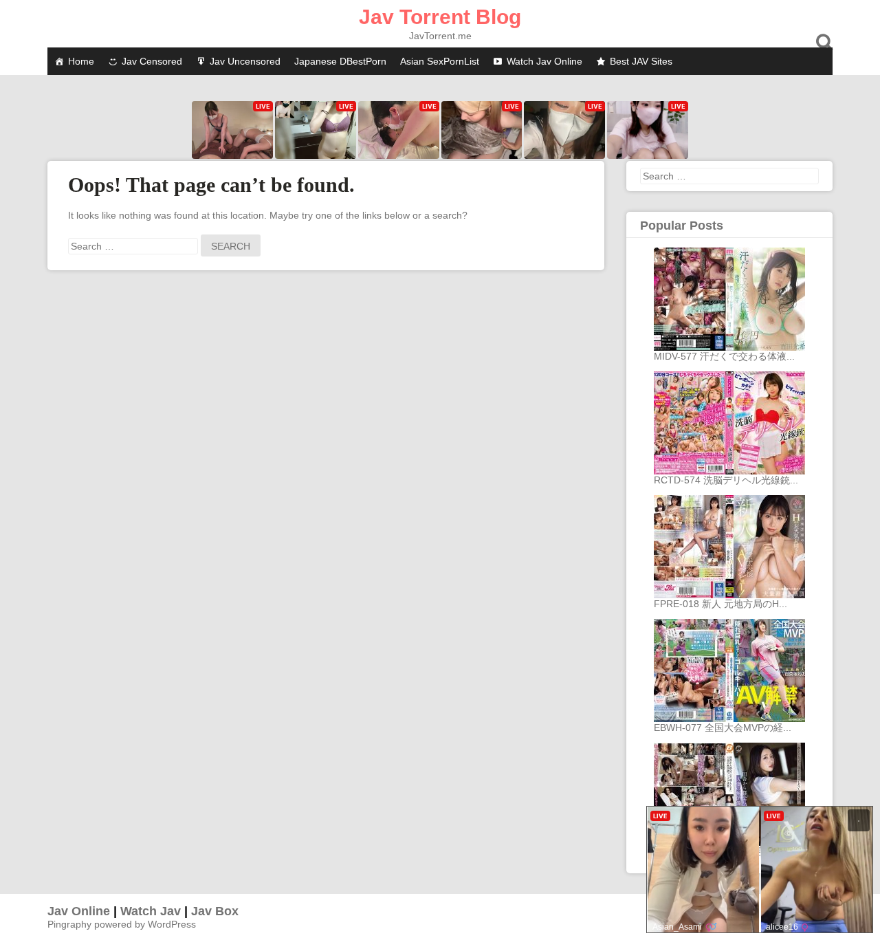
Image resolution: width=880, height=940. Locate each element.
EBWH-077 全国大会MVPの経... (722, 727)
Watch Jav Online (544, 61)
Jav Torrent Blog (440, 17)
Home (81, 61)
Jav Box (215, 911)
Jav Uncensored (245, 61)
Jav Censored (152, 61)
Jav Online (78, 911)
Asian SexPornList (439, 61)
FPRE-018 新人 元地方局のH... (720, 603)
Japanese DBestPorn (340, 61)
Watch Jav (150, 911)
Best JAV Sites (641, 61)
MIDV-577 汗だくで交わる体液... (724, 356)
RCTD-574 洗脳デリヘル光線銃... (726, 479)
